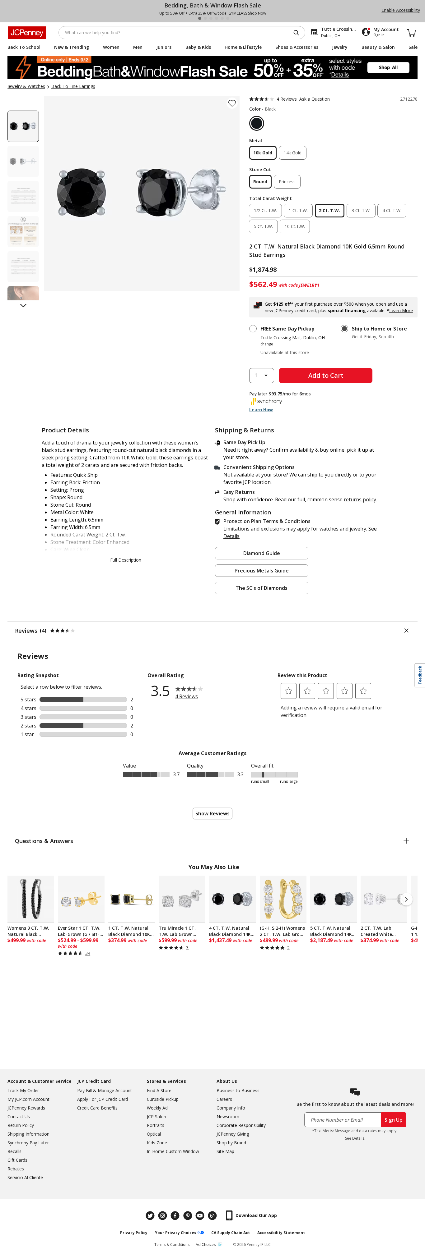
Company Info (231, 1108)
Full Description (125, 560)
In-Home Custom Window (173, 1151)
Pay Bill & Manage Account (104, 1090)
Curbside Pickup (163, 1099)
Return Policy (20, 1125)
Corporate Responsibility (241, 1125)
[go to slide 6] (227, 18)
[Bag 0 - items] (411, 32)
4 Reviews (287, 99)
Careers (224, 1099)
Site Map (225, 1151)
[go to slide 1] (199, 18)
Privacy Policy (133, 1232)
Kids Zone (157, 1143)
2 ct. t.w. (329, 210)
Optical (154, 1134)
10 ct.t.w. (295, 226)
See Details (354, 1138)
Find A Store (159, 1090)
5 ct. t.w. (263, 226)
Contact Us (18, 1116)
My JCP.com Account (28, 1099)
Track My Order (23, 1090)
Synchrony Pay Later (28, 1143)
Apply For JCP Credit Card (102, 1099)
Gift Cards (17, 1160)
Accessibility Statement (281, 1232)
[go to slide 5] (222, 18)
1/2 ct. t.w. (265, 210)
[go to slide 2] (205, 18)
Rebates (15, 1169)
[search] (298, 32)
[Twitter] (151, 1215)
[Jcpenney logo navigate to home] (26, 32)
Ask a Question (314, 99)
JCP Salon (156, 1116)
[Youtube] (200, 1215)
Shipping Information (28, 1134)
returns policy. (360, 499)
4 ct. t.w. (391, 210)
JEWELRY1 (309, 285)
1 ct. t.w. (298, 210)
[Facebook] (176, 1215)
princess (287, 182)
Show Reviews (212, 813)
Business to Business (238, 1090)
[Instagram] (163, 1215)
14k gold (292, 153)
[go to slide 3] (211, 18)
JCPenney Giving (233, 1134)
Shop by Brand (231, 1143)
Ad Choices (206, 1244)
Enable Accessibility (400, 10)
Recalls (14, 1151)
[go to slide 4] (216, 18)
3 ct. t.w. (361, 210)
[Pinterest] (188, 1215)
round (260, 182)
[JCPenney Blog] (213, 1215)
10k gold (262, 153)
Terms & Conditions (171, 1244)
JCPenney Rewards (26, 1108)
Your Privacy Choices (175, 1232)
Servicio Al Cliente (25, 1177)
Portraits (155, 1125)
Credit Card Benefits (97, 1108)
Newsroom (228, 1116)
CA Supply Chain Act (230, 1232)
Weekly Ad (157, 1108)
